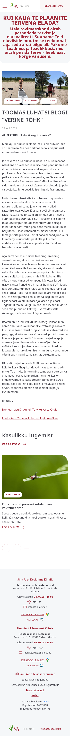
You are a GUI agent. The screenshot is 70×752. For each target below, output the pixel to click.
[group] (35, 493)
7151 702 (37, 647)
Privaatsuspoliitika (50, 728)
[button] (6, 548)
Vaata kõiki (11, 444)
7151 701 (37, 602)
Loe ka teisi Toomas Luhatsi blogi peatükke (30, 418)
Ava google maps (32, 614)
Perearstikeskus (53, 5)
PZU (46, 701)
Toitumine (48, 100)
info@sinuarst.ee (37, 607)
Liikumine (31, 100)
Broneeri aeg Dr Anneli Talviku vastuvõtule (29, 409)
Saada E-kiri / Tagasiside (35, 679)
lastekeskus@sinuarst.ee (37, 652)
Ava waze (33, 619)
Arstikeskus (13, 100)
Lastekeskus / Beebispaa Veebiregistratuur (35, 684)
